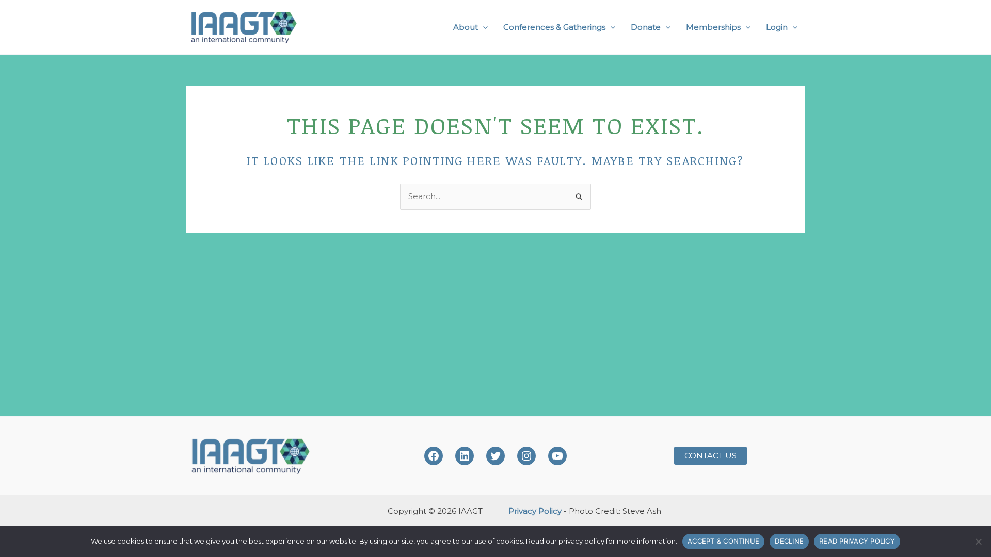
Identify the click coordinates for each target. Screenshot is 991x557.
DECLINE (789, 541)
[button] (483, 27)
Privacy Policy (535, 511)
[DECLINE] (978, 541)
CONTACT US (710, 456)
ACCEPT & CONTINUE (723, 541)
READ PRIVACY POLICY (857, 541)
